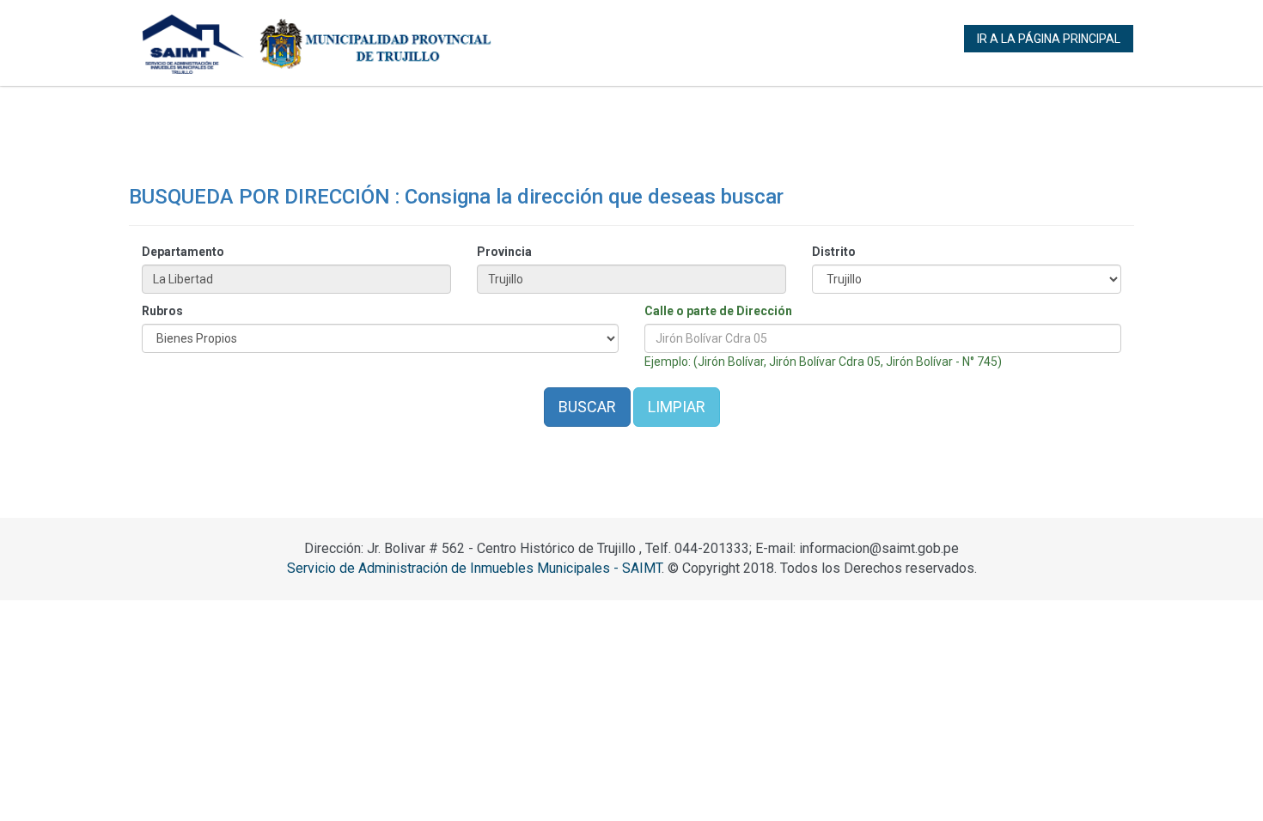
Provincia (504, 251)
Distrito (834, 251)
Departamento (183, 251)
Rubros (162, 311)
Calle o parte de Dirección (718, 311)
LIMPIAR (676, 407)
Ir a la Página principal (1048, 39)
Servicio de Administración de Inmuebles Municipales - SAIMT (474, 568)
